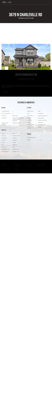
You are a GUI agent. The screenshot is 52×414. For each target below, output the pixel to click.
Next (6, 68)
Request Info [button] (5, 91)
